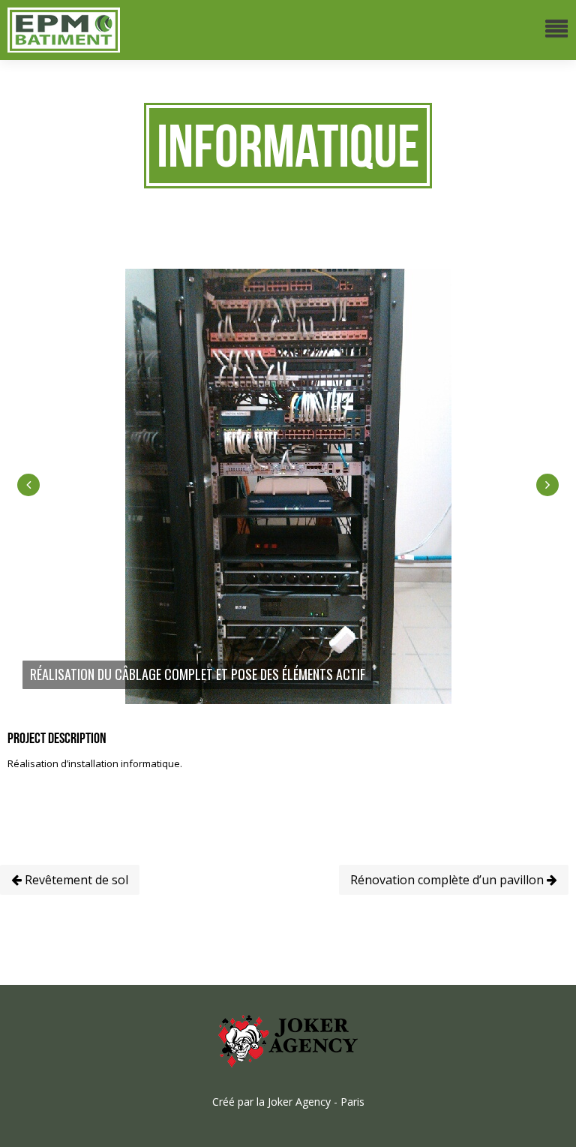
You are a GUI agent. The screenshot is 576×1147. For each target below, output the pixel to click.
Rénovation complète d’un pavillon (448, 880)
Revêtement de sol (75, 880)
